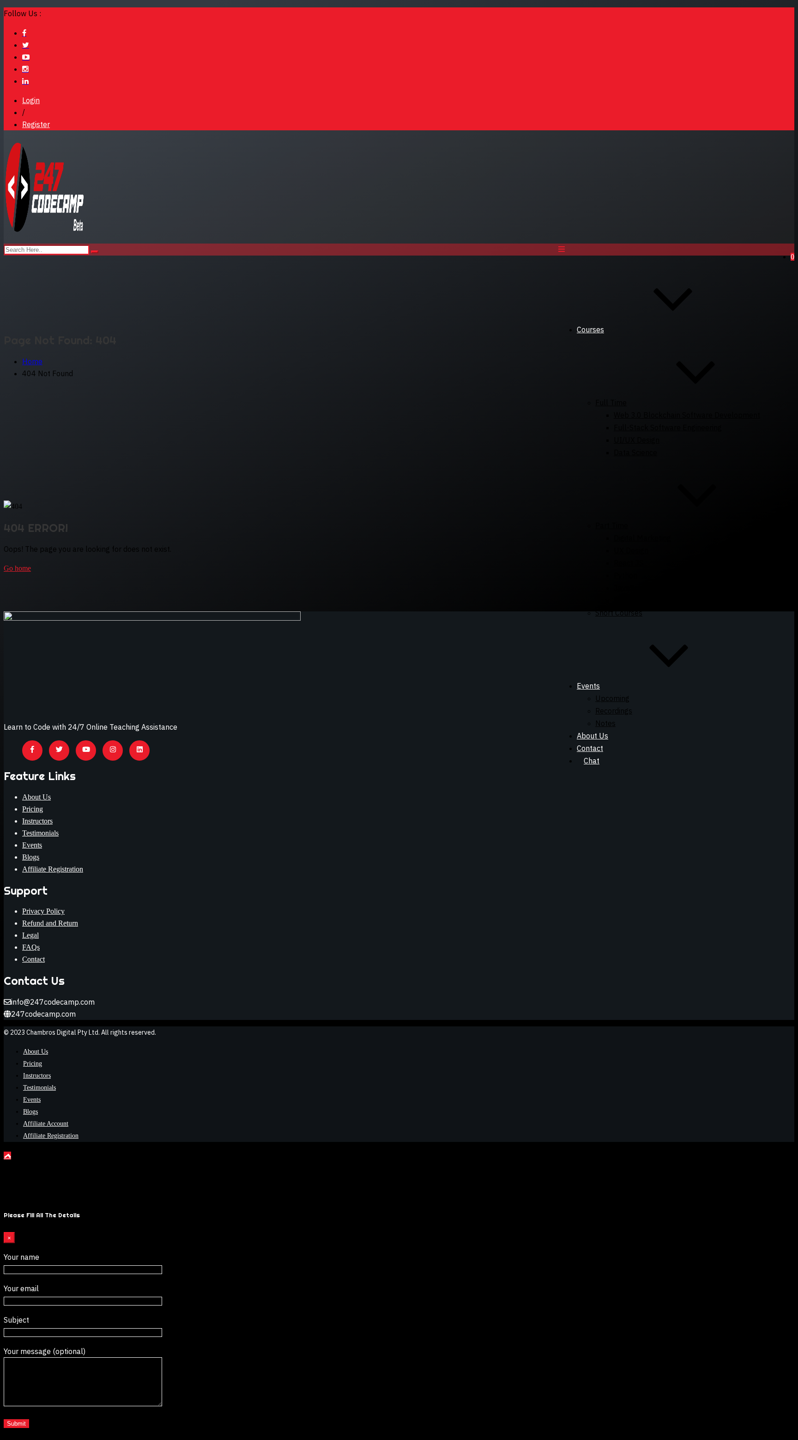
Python (625, 575)
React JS (628, 562)
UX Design (631, 550)
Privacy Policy (43, 911)
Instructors (37, 821)
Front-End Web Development (663, 600)
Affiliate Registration (52, 869)
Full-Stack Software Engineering (668, 427)
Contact (33, 959)
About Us (592, 735)
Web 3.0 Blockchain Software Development (687, 415)
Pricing (32, 809)
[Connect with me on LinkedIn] (25, 80)
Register (36, 124)
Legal (30, 935)
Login (31, 100)
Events (588, 685)
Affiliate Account (45, 1123)
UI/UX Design (636, 440)
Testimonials (40, 833)
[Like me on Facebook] (24, 32)
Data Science (635, 452)
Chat (591, 760)
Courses (590, 329)
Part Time (611, 525)
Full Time (611, 402)
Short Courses (618, 612)
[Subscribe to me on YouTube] (26, 56)
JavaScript (631, 587)
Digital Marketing (642, 538)
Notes (605, 723)
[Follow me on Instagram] (25, 68)
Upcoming (612, 698)
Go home (17, 568)
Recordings (613, 710)
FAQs (31, 947)
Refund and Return (50, 923)
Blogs (30, 857)
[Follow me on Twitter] (25, 44)
